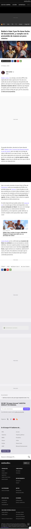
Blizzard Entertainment (21, 446)
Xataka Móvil (4, 473)
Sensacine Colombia (20, 516)
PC (16, 24)
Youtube (14, 419)
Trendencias (4, 500)
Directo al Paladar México (7, 518)
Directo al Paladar (5, 490)
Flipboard (18, 61)
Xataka (3, 470)
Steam (3, 440)
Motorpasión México (20, 518)
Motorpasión (18, 490)
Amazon (20, 24)
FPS (12, 24)
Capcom (13, 189)
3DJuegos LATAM (20, 512)
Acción (14, 4)
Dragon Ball (27, 24)
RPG (4, 24)
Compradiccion (5, 504)
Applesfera (4, 475)
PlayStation (4, 187)
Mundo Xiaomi (5, 479)
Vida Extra (18, 473)
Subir (25, 463)
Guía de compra (5, 4)
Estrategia (22, 4)
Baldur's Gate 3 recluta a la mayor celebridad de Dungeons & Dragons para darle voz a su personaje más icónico (15, 234)
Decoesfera (4, 502)
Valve (8, 24)
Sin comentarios (6, 61)
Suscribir (26, 408)
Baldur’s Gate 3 (16, 266)
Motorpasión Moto (20, 492)
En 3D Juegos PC (6, 230)
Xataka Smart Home (6, 477)
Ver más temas (6, 451)
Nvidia (3, 443)
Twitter (15, 61)
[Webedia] (27, 1)
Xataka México (5, 512)
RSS (17, 419)
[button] (10, 72)
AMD (3, 446)
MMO (3, 437)
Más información (4, 527)
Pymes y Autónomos (20, 502)
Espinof (17, 482)
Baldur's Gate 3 (5, 78)
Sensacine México (20, 514)
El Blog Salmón (19, 500)
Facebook (12, 61)
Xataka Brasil (4, 514)
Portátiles (18, 437)
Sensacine (18, 480)
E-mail (21, 61)
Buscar (29, 457)
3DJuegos (18, 470)
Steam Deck (19, 443)
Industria (4, 434)
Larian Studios (5, 241)
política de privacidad (19, 412)
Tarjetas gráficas (20, 434)
